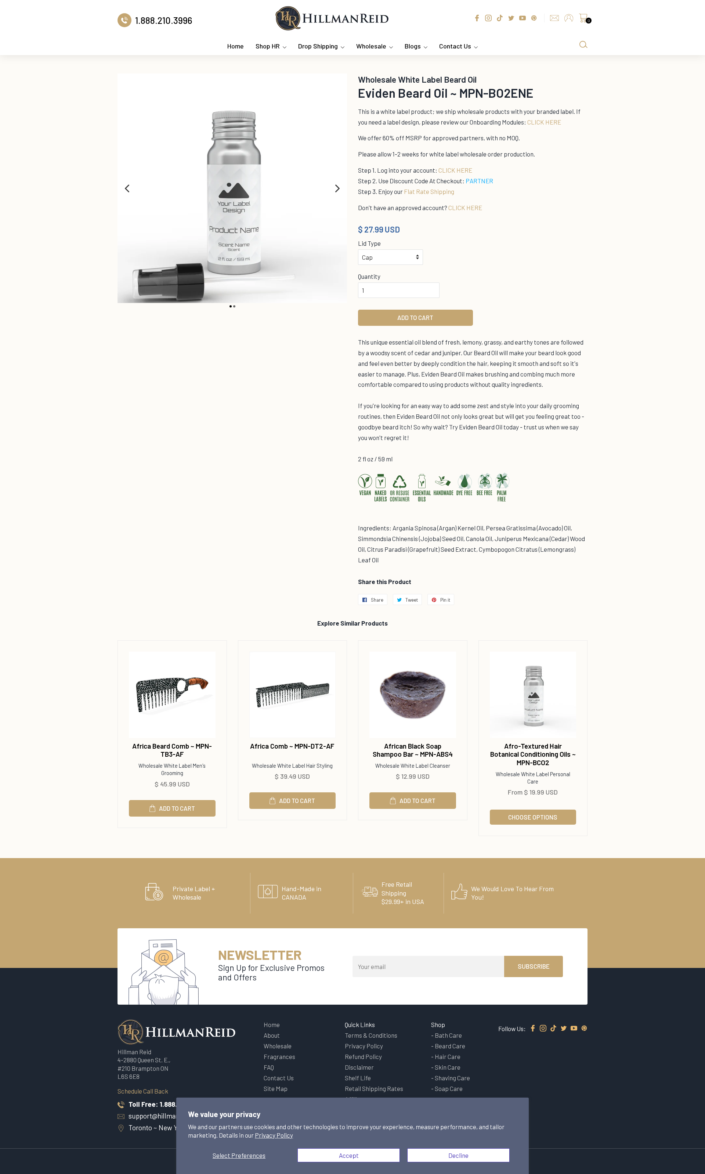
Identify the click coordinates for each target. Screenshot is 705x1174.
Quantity (369, 276)
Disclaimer (359, 1067)
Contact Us (455, 46)
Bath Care (448, 1035)
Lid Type (369, 243)
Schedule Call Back (143, 1091)
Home (235, 46)
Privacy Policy (274, 1135)
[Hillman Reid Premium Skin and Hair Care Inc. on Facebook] (532, 1028)
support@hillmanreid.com (167, 1116)
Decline (458, 1155)
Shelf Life (358, 1077)
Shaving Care (452, 1077)
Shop (438, 1024)
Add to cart (177, 808)
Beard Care (450, 1045)
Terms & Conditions (371, 1035)
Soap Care (449, 1088)
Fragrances (279, 1056)
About (272, 1035)
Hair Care (447, 1056)
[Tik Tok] (553, 1028)
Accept (349, 1155)
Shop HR (268, 46)
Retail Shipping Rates (374, 1088)
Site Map (276, 1088)
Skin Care (447, 1067)
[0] (583, 20)
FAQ (269, 1067)
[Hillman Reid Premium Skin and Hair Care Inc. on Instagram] (543, 1028)
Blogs (413, 46)
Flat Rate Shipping (429, 191)
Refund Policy (363, 1056)
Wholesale (371, 46)
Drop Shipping (318, 46)
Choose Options (532, 817)
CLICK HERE (544, 122)
